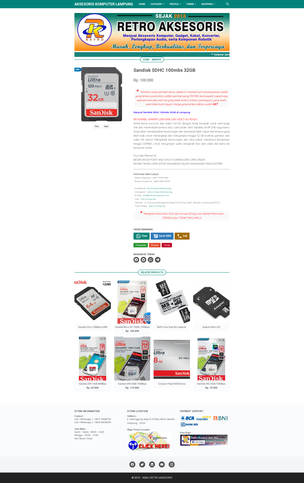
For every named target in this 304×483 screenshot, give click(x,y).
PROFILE (174, 4)
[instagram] (172, 464)
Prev (97, 126)
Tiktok (167, 245)
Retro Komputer (157, 206)
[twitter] (143, 260)
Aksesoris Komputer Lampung (103, 4)
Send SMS (164, 235)
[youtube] (162, 464)
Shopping (207, 4)
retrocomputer (148, 199)
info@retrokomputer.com (156, 195)
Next (106, 126)
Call (184, 235)
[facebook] (136, 260)
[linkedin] (152, 464)
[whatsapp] (150, 260)
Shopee (155, 245)
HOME (142, 4)
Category (156, 4)
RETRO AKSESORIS (161, 477)
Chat (144, 235)
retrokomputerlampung (159, 188)
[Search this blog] (228, 4)
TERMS (190, 4)
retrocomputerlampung (159, 191)
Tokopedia (140, 245)
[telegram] (158, 260)
